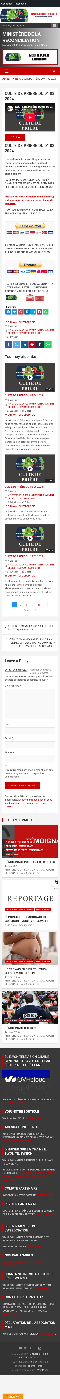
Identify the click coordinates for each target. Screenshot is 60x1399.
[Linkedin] (24, 344)
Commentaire (13, 685)
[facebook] (8, 312)
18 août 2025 (11, 866)
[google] (21, 312)
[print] (39, 312)
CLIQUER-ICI (9, 1314)
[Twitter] (16, 344)
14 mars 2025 (12, 977)
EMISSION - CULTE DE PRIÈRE (21, 322)
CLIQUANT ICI (35, 1246)
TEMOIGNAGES (13, 854)
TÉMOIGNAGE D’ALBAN (20, 1028)
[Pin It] (32, 344)
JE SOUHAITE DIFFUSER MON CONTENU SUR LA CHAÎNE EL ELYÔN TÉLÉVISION (28, 1176)
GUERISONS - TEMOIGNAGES (19, 846)
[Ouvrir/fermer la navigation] (6, 71)
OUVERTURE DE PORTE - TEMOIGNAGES (24, 850)
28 (39, 604)
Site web (9, 752)
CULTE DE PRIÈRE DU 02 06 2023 (24, 486)
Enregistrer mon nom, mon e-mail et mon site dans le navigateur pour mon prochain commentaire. (29, 773)
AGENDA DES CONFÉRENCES (19, 1140)
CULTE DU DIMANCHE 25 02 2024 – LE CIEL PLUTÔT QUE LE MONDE (30, 628)
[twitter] (14, 312)
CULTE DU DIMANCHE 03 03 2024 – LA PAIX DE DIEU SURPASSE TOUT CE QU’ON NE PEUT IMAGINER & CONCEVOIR (29, 643)
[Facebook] (8, 344)
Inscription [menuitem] (20, 3)
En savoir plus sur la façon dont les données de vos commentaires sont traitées (28, 803)
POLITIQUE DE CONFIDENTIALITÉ (28, 1361)
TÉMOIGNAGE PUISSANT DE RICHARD (30, 862)
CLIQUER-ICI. (42, 1288)
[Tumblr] (40, 344)
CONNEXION (45, 1195)
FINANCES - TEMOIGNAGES (19, 842)
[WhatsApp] (48, 344)
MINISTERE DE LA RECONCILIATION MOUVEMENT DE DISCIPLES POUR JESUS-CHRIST (31, 331)
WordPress (42, 1370)
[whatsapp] (45, 312)
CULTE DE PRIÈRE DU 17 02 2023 (24, 556)
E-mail (9, 738)
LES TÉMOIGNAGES (19, 820)
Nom (8, 724)
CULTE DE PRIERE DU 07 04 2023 (24, 395)
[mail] (33, 312)
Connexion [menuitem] (6, 3)
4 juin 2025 (10, 925)
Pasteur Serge (25, 925)
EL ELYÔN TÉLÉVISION (15, 1102)
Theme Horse (35, 1365)
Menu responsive (54, 25)
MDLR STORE (34, 1118)
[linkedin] (27, 312)
